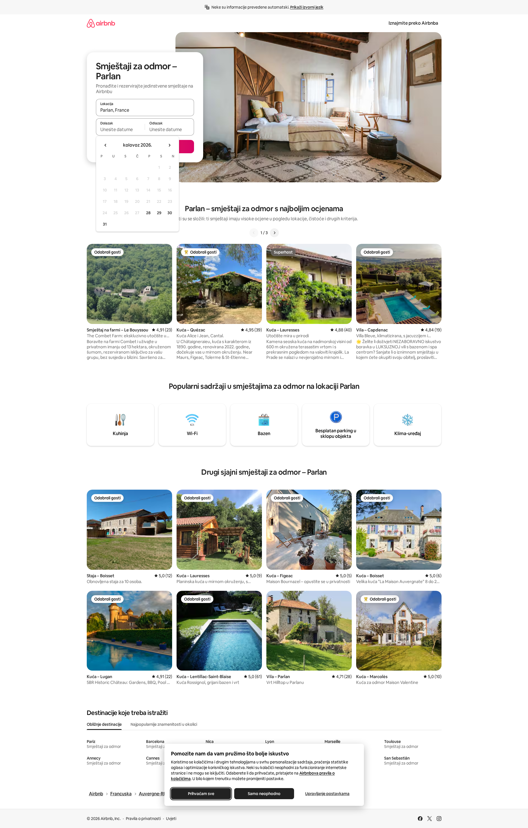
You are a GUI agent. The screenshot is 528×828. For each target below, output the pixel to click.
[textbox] (120, 129)
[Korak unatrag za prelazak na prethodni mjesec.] (105, 145)
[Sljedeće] (274, 232)
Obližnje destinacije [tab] (104, 724)
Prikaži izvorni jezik (306, 7)
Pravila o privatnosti (143, 818)
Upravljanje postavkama (327, 793)
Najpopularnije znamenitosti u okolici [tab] (164, 724)
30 (169, 212)
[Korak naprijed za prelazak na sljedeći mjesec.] (169, 145)
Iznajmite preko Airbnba (413, 23)
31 (105, 224)
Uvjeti (171, 818)
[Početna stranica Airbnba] (101, 23)
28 (148, 212)
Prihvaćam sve (201, 793)
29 (159, 212)
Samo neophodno (264, 793)
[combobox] (145, 110)
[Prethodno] (253, 232)
